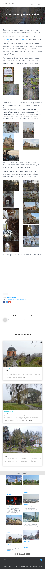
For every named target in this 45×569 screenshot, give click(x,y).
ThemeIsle (40, 566)
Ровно (7, 39)
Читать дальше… (21, 377)
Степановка (27, 486)
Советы (39, 4)
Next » (28, 554)
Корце (24, 169)
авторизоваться (30, 319)
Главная (5, 566)
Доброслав (10, 506)
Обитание (33, 4)
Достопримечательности (35, 1)
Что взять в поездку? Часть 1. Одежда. (20, 566)
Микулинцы (10, 486)
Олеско (9, 526)
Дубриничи (27, 522)
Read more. (9, 494)
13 (24, 554)
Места (25, 1)
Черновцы (27, 541)
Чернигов (26, 504)
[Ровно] (22, 439)
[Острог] (22, 396)
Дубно (6, 371)
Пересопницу (24, 39)
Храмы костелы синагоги (21, 299)
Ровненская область (11, 297)
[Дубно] (22, 353)
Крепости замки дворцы (11, 299)
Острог (6, 413)
